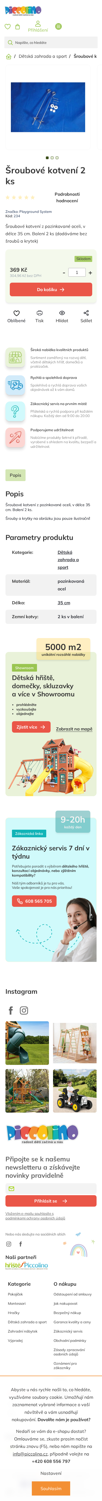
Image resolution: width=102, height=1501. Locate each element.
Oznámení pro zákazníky (65, 1365)
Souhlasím (51, 1488)
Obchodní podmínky (70, 1340)
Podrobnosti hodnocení (67, 197)
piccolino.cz (23, 1010)
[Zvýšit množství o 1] (89, 272)
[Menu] (58, 26)
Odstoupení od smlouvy (73, 1294)
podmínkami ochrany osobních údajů (35, 1218)
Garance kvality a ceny (72, 1322)
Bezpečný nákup (67, 1312)
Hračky (14, 1312)
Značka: (28, 211)
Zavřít (60, 330)
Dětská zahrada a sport (68, 559)
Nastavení (51, 1473)
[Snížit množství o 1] (65, 272)
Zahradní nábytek (23, 1331)
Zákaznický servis (68, 1331)
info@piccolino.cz (30, 1454)
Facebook (10, 1010)
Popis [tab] (15, 475)
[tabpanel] (48, 107)
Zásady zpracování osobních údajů (69, 1352)
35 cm (64, 602)
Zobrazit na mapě (74, 729)
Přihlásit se (45, 1201)
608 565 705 (38, 901)
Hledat (12, 42)
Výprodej (15, 1340)
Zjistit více (27, 727)
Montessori (17, 1303)
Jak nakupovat (66, 1303)
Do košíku (47, 289)
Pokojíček (15, 1294)
